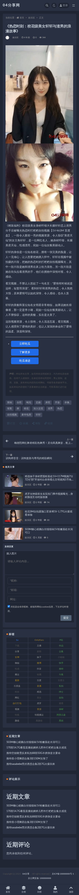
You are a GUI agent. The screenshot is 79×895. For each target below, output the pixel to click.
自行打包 (17, 703)
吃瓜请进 (24, 360)
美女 (39, 698)
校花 (26, 408)
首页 (22, 18)
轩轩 (38, 415)
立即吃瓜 (24, 343)
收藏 (25, 423)
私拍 (61, 686)
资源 (39, 709)
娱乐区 (31, 18)
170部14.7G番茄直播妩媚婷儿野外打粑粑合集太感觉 (36, 747)
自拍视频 (12, 415)
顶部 (71, 892)
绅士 (61, 692)
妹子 (39, 657)
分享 (17, 651)
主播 (39, 646)
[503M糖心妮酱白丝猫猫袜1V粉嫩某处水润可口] (14, 534)
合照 (19, 402)
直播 (39, 686)
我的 (55, 892)
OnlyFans (39, 640)
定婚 (38, 402)
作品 (61, 646)
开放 (57, 402)
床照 (47, 402)
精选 (39, 692)
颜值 (17, 721)
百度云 (61, 680)
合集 (61, 651)
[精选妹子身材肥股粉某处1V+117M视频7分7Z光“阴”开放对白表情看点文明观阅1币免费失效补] (14, 481)
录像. (67, 402)
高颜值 (39, 721)
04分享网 (11, 5)
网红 (17, 698)
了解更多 (24, 352)
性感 (17, 669)
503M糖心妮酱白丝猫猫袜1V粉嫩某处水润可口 (33, 742)
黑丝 (61, 721)
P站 (61, 640)
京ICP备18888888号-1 (63, 874)
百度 (39, 680)
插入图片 (11, 553)
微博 (39, 663)
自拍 (61, 698)
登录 (65, 5)
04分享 (25, 874)
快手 (61, 663)
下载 (17, 646)
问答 (39, 892)
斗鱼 (61, 674)
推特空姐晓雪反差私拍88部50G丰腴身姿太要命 (33, 753)
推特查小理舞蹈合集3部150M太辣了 (27, 758)
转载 (17, 715)
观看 (61, 703)
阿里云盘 (61, 715)
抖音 (39, 669)
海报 (37, 423)
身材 (61, 709)
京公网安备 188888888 (39, 878)
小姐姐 (61, 657)
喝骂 (28, 402)
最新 (17, 680)
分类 (23, 892)
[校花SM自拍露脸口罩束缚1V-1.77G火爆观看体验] (14, 516)
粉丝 (17, 692)
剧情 (39, 651)
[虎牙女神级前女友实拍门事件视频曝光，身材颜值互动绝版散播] (14, 498)
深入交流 (38, 408)
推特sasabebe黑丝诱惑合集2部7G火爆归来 (30, 764)
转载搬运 (39, 715)
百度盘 (17, 686)
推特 (61, 669)
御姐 (17, 663)
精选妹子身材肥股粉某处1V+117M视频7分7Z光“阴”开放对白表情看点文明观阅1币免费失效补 (49, 479)
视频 (17, 709)
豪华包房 (26, 415)
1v (17, 640)
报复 (9, 408)
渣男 (50, 408)
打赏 (12, 423)
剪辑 (9, 402)
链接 (50, 423)
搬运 (17, 674)
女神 (17, 657)
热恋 (59, 408)
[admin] (8, 37)
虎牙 (39, 703)
